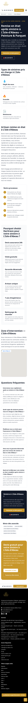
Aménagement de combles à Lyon (9, 637)
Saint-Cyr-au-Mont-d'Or (6, 645)
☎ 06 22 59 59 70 (8, 58)
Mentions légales (5, 688)
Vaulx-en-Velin (4, 676)
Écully (2, 651)
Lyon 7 (2, 680)
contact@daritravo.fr (8, 610)
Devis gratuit (19, 10)
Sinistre (10, 14)
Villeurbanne (4, 668)
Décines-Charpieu (5, 672)
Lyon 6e (3, 657)
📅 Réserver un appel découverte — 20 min (14, 695)
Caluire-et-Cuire (5, 659)
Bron (2, 670)
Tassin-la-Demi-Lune (6, 653)
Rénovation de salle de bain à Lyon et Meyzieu (12, 620)
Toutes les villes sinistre (12, 575)
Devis (2, 686)
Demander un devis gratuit (11, 53)
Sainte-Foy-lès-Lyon (5, 655)
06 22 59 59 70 (6, 612)
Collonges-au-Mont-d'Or (7, 647)
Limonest (3, 649)
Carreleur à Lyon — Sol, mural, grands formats (12, 634)
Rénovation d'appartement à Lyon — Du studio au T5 (13, 632)
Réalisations (4, 684)
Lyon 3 (2, 678)
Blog (2, 682)
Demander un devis (10, 570)
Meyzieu (3, 666)
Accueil (4, 14)
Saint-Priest (4, 674)
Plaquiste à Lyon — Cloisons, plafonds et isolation (13, 639)
